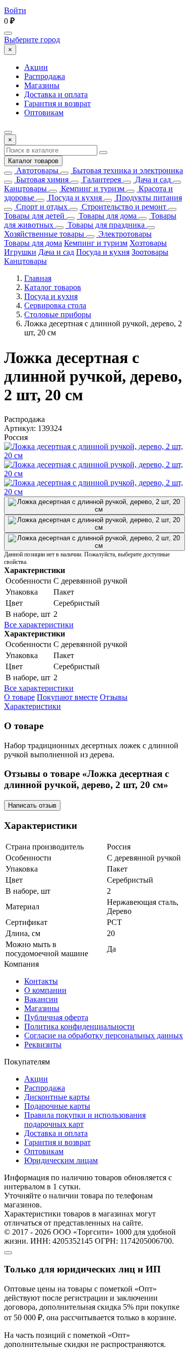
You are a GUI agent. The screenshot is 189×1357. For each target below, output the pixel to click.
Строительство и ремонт (123, 206)
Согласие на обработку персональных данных (103, 1035)
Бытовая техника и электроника (127, 170)
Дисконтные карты (57, 1097)
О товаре (19, 697)
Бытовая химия (41, 179)
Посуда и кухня (74, 197)
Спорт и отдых (41, 206)
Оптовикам (44, 112)
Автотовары (36, 170)
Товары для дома (107, 215)
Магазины (41, 85)
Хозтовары (148, 243)
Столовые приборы (57, 314)
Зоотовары (150, 252)
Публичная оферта (56, 1017)
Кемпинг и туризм (91, 188)
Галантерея (101, 179)
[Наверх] (8, 1252)
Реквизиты (42, 1044)
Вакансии (41, 999)
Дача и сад (152, 179)
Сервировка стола (55, 305)
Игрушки (20, 252)
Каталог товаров (33, 161)
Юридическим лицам (61, 1160)
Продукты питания (148, 197)
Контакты (41, 981)
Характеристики (32, 706)
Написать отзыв (32, 805)
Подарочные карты (57, 1106)
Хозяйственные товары (44, 234)
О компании (45, 990)
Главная (37, 278)
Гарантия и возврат (57, 103)
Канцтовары (25, 188)
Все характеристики (39, 624)
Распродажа (44, 76)
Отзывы (114, 697)
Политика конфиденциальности (79, 1026)
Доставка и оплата (56, 94)
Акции (36, 67)
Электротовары (124, 234)
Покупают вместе (67, 697)
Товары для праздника (105, 225)
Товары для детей (34, 215)
